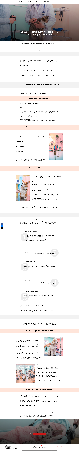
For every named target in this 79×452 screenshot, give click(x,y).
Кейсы (37, 1)
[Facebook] (2, 224)
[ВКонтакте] (2, 226)
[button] (39, 434)
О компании (46, 1)
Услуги (29, 1)
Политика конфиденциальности (39, 448)
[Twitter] (2, 228)
